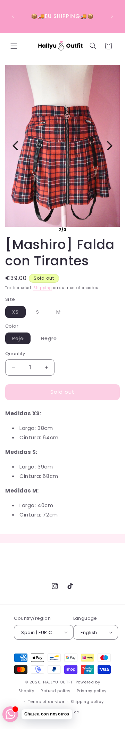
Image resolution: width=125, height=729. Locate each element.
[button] (14, 46)
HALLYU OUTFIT (58, 682)
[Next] (110, 145)
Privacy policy (92, 691)
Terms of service (46, 701)
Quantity (15, 353)
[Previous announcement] (12, 16)
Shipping (42, 287)
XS (19, 313)
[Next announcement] (112, 16)
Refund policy (55, 691)
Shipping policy (87, 701)
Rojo (21, 339)
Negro (52, 339)
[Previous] (15, 145)
